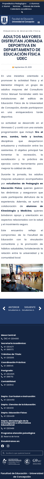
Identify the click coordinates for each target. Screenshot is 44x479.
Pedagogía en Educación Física (22, 31)
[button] (22, 12)
